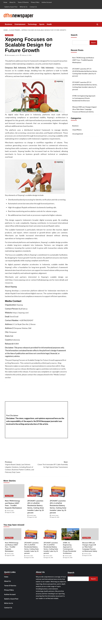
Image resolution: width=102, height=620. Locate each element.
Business (8, 24)
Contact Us (33, 7)
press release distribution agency (29, 369)
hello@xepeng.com (44, 280)
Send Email (14, 316)
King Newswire (13, 363)
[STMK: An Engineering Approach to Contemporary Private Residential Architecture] (70, 534)
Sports (41, 24)
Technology (32, 24)
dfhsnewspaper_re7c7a (13, 55)
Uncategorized (77, 134)
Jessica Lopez (10, 510)
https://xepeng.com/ (21, 313)
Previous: (19, 467)
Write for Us (23, 7)
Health (49, 24)
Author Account (47, 2)
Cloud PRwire (9, 35)
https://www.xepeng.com (18, 280)
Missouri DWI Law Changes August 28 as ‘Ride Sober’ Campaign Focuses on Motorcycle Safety (84, 109)
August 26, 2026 (10, 512)
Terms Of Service (23, 2)
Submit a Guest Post (10, 7)
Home (5, 2)
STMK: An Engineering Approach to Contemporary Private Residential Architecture (83, 98)
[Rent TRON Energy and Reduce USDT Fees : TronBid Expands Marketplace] (13, 491)
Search (74, 35)
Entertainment (20, 24)
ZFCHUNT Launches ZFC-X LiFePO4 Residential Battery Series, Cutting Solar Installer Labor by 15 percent (84, 72)
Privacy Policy (35, 2)
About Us (12, 2)
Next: (53, 464)
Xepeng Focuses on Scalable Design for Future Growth (33, 360)
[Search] (97, 24)
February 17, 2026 (26, 55)
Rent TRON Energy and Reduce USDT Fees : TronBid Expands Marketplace (83, 60)
